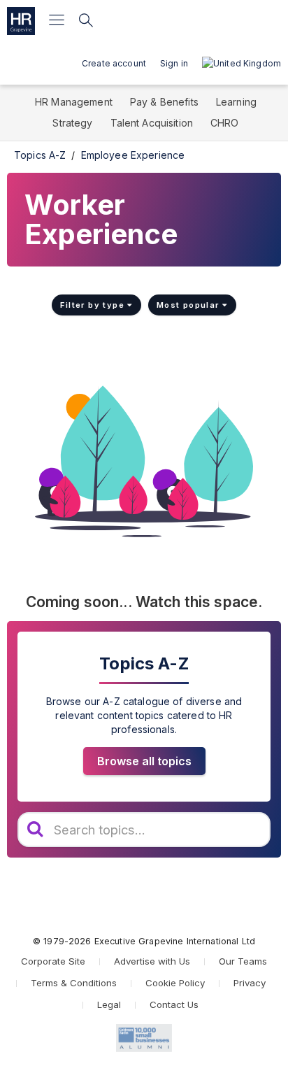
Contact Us (174, 1004)
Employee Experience (133, 155)
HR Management (74, 102)
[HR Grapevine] (21, 21)
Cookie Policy (175, 982)
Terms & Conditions (74, 982)
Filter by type (93, 305)
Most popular (189, 305)
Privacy (249, 982)
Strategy (72, 123)
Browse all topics (144, 761)
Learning (236, 102)
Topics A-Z (40, 155)
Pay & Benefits (164, 102)
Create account (114, 63)
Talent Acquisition (152, 123)
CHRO (224, 123)
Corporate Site (53, 961)
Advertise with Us (152, 961)
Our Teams (243, 961)
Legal (109, 1004)
